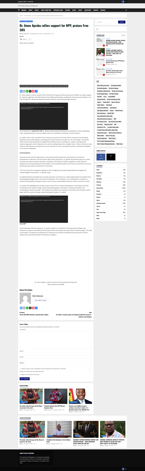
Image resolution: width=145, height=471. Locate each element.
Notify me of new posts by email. (30, 374)
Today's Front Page (101, 212)
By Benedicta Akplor (116, 85)
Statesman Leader (58, 10)
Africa (74, 10)
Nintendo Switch (108, 124)
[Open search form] (126, 10)
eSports (99, 102)
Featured (67, 10)
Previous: (34, 313)
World (98, 218)
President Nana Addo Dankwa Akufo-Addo (107, 130)
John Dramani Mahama (102, 108)
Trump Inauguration (102, 138)
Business (23, 10)
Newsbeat (102, 10)
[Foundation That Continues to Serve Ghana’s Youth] (59, 429)
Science (98, 197)
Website (22, 363)
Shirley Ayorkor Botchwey (115, 133)
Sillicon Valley (100, 135)
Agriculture (87, 10)
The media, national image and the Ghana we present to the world (31, 407)
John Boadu (109, 105)
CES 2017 (99, 96)
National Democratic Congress (104, 119)
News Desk (100, 124)
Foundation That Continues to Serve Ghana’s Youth (101, 72)
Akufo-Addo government (103, 85)
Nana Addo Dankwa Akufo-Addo (104, 116)
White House (120, 144)
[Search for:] (107, 22)
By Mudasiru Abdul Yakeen (103, 91)
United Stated (112, 138)
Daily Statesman (25, 33)
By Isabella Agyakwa (102, 88)
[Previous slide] (122, 35)
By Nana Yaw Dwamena (117, 91)
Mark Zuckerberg (101, 113)
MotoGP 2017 (110, 113)
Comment (23, 329)
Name (22, 351)
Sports (30, 10)
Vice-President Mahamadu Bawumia (106, 141)
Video (98, 215)
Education (22, 21)
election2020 (111, 96)
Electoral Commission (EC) (113, 99)
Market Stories (119, 110)
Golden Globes (100, 105)
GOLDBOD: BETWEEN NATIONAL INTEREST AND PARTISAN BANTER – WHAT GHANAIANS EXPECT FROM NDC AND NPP (85, 442)
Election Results (101, 99)
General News (29, 21)
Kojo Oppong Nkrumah (102, 110)
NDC (115, 119)
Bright (22, 410)
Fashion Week (106, 102)
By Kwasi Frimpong (113, 88)
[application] (44, 116)
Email (22, 357)
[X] (126, 2)
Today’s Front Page (46, 10)
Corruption (99, 179)
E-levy (105, 96)
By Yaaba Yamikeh (114, 94)
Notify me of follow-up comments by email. (32, 371)
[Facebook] (123, 2)
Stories (37, 10)
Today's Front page (110, 135)
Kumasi (112, 110)
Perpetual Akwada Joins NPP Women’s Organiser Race (54, 407)
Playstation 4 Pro (101, 127)
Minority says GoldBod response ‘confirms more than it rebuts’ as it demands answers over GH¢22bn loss (79, 408)
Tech (98, 209)
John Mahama (113, 108)
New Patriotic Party (102, 122)
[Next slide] (124, 35)
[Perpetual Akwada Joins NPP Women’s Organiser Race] (55, 396)
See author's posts (41, 300)
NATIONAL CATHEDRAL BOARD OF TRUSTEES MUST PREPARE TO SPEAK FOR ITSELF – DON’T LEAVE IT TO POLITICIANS (101, 42)
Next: (74, 314)
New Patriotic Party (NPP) (115, 122)
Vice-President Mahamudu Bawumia (106, 144)
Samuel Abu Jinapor (102, 133)
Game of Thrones (116, 102)
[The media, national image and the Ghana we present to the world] (31, 396)
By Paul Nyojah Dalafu (102, 94)
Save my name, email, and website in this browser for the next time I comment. (43, 369)
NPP (115, 124)
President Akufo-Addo (113, 127)
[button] (19, 10)
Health (98, 191)
